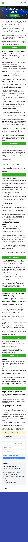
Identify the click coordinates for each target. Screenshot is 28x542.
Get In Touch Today (14, 338)
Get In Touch (14, 47)
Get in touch (14, 15)
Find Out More (14, 143)
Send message (14, 458)
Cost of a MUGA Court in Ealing (10, 474)
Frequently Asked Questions (9, 482)
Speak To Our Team (14, 257)
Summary (5, 480)
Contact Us (14, 290)
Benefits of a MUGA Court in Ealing (11, 472)
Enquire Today (14, 175)
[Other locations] (21, 3)
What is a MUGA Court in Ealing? (10, 466)
